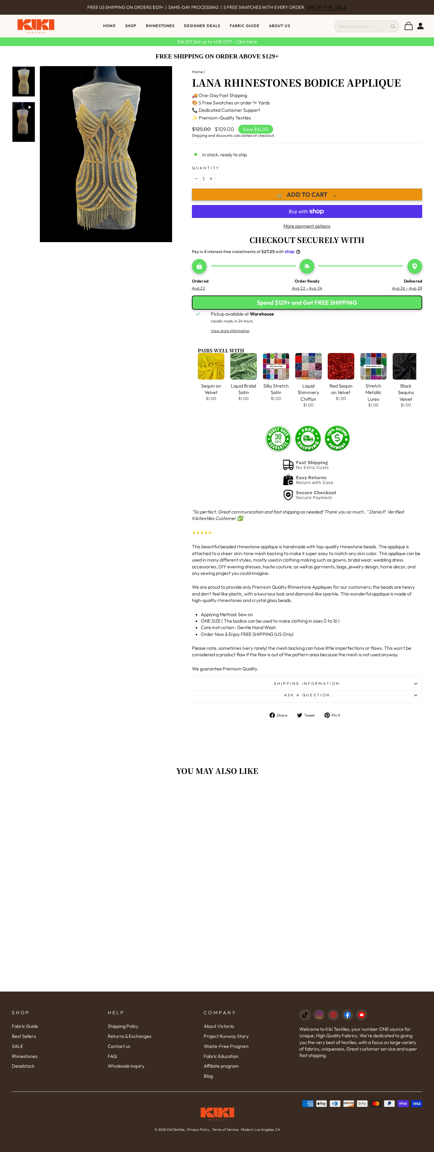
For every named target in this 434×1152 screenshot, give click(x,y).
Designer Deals (202, 25)
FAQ (112, 1056)
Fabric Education (221, 1056)
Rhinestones (24, 1056)
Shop (130, 25)
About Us (279, 25)
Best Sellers (24, 1036)
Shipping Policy (123, 1026)
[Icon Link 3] (333, 1014)
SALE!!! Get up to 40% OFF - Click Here (217, 42)
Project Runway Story (226, 1036)
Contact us (119, 1046)
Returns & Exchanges (129, 1036)
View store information (230, 330)
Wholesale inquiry (126, 1066)
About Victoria (219, 1026)
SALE (17, 1046)
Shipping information (307, 683)
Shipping (199, 135)
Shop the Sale (316, 7)
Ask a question (307, 694)
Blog (208, 1076)
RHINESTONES (160, 25)
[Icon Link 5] (361, 1014)
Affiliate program (221, 1066)
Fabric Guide (245, 25)
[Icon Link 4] (347, 1014)
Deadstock (23, 1066)
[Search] (393, 26)
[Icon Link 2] (319, 1014)
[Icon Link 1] (305, 1014)
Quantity (206, 167)
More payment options (306, 226)
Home (109, 25)
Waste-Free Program (226, 1046)
